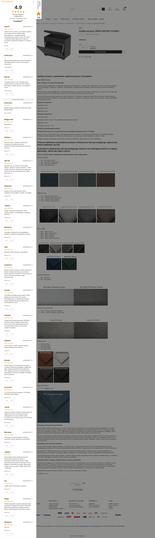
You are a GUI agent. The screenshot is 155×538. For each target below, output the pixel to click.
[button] (2, 1)
